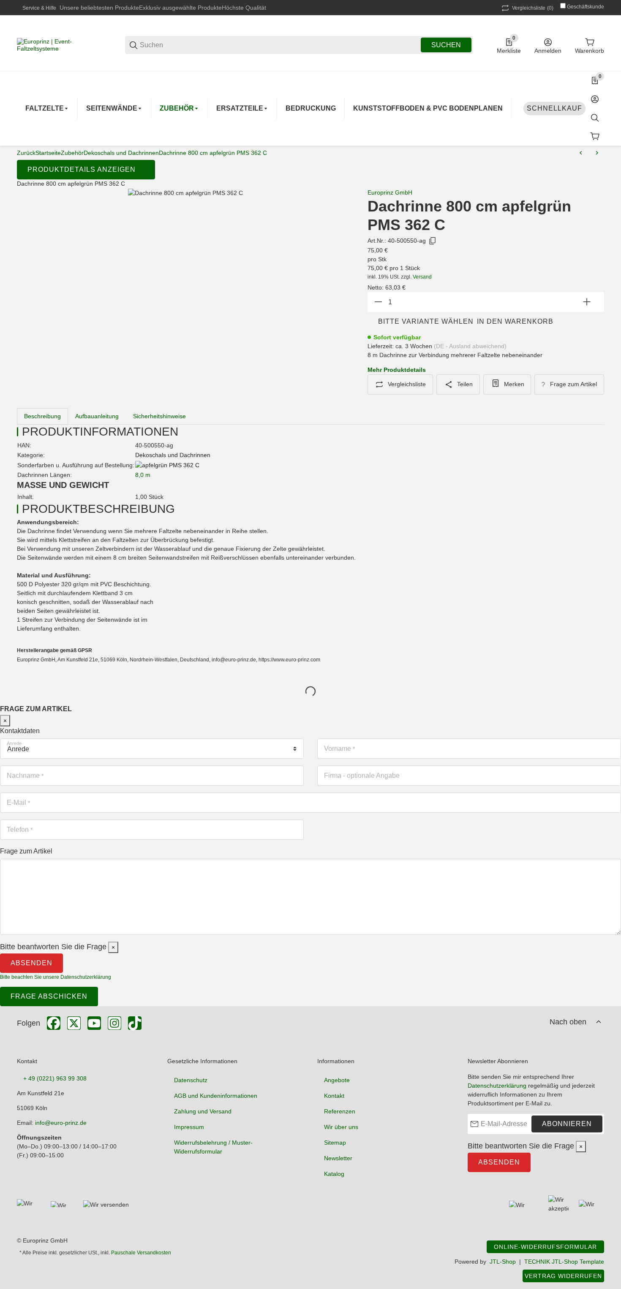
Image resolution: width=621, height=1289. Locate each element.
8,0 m (142, 474)
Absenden (31, 963)
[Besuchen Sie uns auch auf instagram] (114, 1023)
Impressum (189, 1127)
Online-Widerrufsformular (545, 1246)
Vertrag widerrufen (563, 1276)
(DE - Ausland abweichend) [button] (470, 346)
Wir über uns (341, 1127)
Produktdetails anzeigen (81, 169)
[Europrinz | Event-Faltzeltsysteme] (59, 44)
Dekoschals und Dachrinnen (121, 152)
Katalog (334, 1173)
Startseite (48, 152)
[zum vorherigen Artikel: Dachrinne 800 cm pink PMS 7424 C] (581, 153)
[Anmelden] (595, 99)
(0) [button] (532, 8)
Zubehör (72, 152)
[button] (598, 1021)
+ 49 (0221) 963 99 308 (55, 1078)
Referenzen (339, 1111)
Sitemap (335, 1142)
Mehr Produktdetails (397, 369)
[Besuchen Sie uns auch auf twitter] (74, 1023)
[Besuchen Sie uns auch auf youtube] (94, 1023)
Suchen (446, 45)
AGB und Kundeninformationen (215, 1095)
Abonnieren (567, 1123)
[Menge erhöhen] (586, 302)
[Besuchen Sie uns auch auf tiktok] (135, 1023)
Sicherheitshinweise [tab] (159, 416)
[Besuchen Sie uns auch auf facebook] (53, 1023)
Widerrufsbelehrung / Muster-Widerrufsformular (213, 1147)
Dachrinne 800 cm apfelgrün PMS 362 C (213, 152)
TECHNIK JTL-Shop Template (564, 1261)
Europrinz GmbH (390, 192)
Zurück (26, 152)
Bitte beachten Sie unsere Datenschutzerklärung (55, 977)
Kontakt (334, 1095)
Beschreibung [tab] (42, 416)
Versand (422, 277)
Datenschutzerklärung (497, 1085)
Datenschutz (190, 1080)
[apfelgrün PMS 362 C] (167, 464)
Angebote (337, 1080)
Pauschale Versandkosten (141, 1253)
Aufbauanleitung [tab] (97, 416)
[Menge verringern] (378, 302)
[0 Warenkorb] (595, 136)
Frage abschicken (49, 996)
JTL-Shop (503, 1261)
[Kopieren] (433, 241)
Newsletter (338, 1158)
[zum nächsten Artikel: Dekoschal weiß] (597, 153)
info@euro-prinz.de (61, 1122)
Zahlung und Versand (203, 1111)
